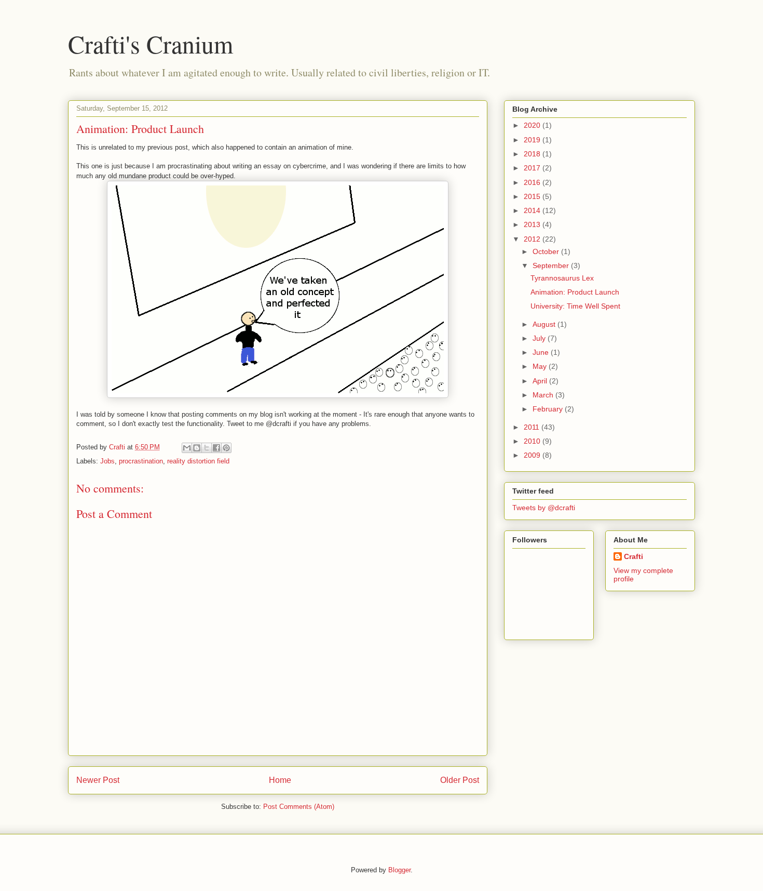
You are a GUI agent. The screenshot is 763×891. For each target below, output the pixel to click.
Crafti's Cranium (150, 43)
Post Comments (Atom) (298, 806)
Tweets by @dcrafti (543, 507)
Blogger (399, 870)
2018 (533, 154)
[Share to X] (206, 448)
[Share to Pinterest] (226, 448)
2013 (533, 224)
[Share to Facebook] (216, 448)
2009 (533, 455)
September (552, 265)
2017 (533, 168)
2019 (533, 140)
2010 (533, 441)
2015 (533, 196)
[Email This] (187, 448)
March (544, 395)
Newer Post (97, 780)
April (541, 381)
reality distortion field (198, 461)
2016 (533, 182)
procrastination (141, 461)
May (541, 366)
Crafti (633, 556)
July (540, 338)
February (549, 409)
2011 (532, 427)
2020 (533, 125)
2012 (533, 239)
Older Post (459, 780)
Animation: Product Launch (574, 292)
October (547, 251)
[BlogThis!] (197, 448)
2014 (533, 210)
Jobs (107, 461)
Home (280, 780)
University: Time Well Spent (575, 306)
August (545, 324)
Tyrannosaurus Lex (562, 278)
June (542, 352)
